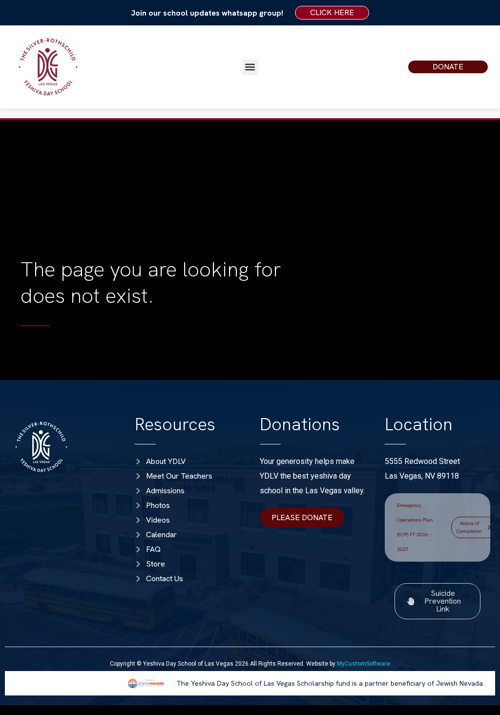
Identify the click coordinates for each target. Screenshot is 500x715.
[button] (250, 67)
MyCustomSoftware (363, 663)
